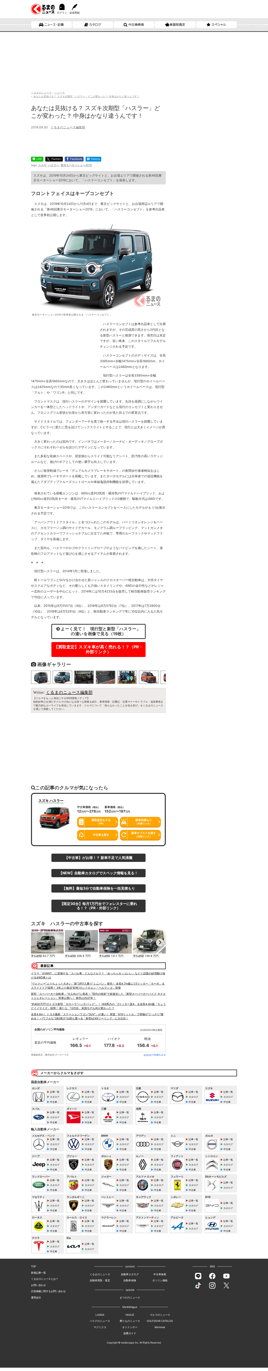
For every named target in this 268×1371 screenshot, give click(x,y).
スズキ (42, 165)
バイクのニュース (100, 1320)
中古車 (53, 1102)
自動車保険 (129, 1280)
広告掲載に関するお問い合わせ (48, 1291)
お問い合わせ (38, 1285)
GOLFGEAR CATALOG (160, 1320)
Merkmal (160, 1327)
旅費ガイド (129, 1333)
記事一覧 (54, 1092)
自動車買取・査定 (100, 1280)
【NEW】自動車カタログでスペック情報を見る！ (98, 873)
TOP (33, 1266)
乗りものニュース (130, 1320)
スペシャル (218, 24)
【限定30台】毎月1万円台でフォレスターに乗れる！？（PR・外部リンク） (98, 905)
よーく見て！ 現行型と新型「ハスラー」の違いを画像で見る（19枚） (100, 631)
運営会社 (36, 1297)
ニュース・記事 (54, 24)
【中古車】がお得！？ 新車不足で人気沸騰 (98, 857)
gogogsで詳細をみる (155, 1054)
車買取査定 (177, 24)
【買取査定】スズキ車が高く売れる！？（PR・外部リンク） (98, 649)
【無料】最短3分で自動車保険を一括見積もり (98, 888)
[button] (37, 942)
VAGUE (129, 1314)
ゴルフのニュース (160, 1314)
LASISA (100, 1314)
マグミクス (100, 1327)
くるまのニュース (100, 1274)
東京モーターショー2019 (76, 165)
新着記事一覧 (38, 1272)
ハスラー (53, 165)
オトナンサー (130, 1327)
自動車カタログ (130, 1274)
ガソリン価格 (160, 1280)
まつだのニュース (130, 1297)
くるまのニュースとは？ (44, 1278)
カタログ (95, 24)
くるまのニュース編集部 (68, 127)
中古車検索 (136, 24)
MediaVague (129, 1306)
